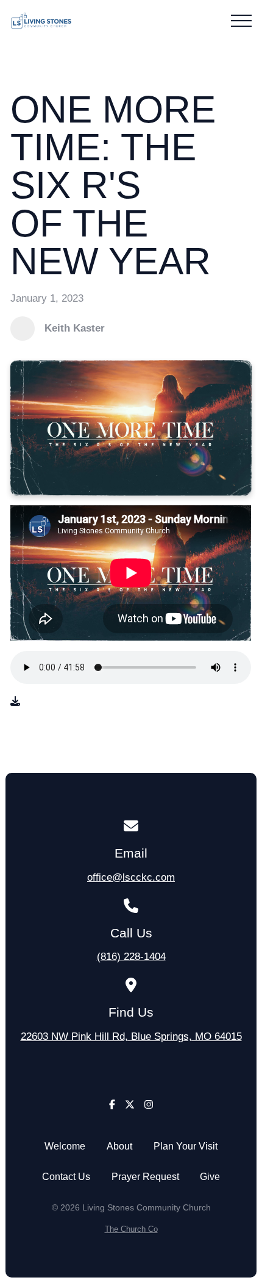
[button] (241, 20)
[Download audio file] (15, 701)
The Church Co (131, 1229)
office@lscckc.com (131, 877)
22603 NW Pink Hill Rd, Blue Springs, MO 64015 (131, 1036)
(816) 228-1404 (131, 956)
